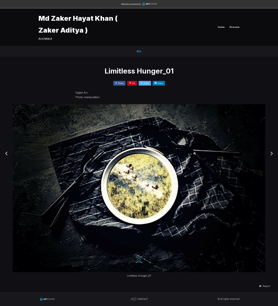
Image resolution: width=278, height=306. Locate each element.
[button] (265, 286)
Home (221, 27)
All (139, 51)
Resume (235, 27)
